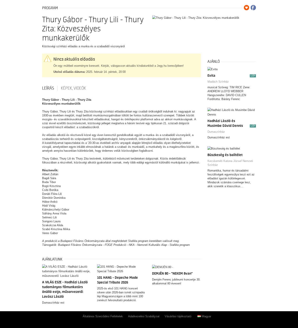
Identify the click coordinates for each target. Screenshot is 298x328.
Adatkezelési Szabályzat (143, 316)
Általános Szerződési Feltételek (103, 316)
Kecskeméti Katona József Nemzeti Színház (230, 163)
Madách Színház (218, 81)
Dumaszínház (216, 131)
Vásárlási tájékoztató (178, 316)
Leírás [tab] (48, 88)
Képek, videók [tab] (73, 88)
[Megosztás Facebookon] (253, 7)
